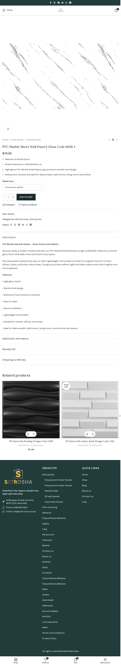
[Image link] (18, 476)
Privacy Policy (49, 638)
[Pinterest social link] (59, 3)
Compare (47, 572)
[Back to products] (113, 140)
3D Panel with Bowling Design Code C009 (31, 441)
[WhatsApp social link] (66, 3)
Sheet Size (7, 181)
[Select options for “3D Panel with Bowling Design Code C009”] (28, 434)
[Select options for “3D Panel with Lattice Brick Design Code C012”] (87, 434)
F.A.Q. (44, 529)
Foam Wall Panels (54, 502)
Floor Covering (49, 507)
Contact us (48, 551)
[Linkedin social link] (62, 3)
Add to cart (26, 197)
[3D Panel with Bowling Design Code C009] (31, 409)
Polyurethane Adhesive (54, 518)
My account (48, 534)
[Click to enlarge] (8, 128)
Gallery (45, 523)
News (45, 589)
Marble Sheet (34, 139)
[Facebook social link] (50, 3)
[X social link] (54, 3)
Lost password (50, 622)
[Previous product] (109, 140)
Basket (45, 545)
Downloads (48, 600)
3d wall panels (36, 445)
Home (5, 139)
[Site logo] (60, 10)
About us (46, 556)
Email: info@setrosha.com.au (21, 511)
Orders (45, 594)
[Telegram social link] (70, 3)
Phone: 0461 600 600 (16, 507)
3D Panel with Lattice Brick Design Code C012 (90, 441)
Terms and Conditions (53, 633)
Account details (50, 611)
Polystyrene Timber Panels (58, 480)
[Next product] (117, 140)
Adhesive (46, 512)
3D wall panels (52, 496)
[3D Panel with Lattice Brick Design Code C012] (90, 409)
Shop (45, 567)
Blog (84, 485)
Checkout (47, 540)
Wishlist (46, 562)
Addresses (47, 605)
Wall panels (18, 139)
